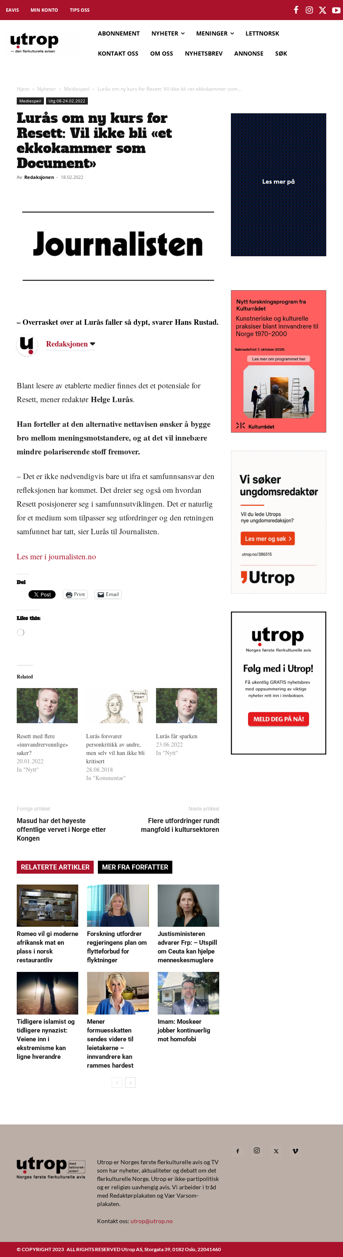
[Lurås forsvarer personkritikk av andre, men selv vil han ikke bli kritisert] (116, 705)
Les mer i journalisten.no (56, 556)
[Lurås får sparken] (186, 705)
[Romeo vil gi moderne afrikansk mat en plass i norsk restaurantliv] (47, 906)
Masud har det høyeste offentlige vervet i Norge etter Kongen (61, 829)
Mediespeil (77, 88)
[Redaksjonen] (33, 345)
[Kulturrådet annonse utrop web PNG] (278, 430)
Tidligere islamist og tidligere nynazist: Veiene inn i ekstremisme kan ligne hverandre (46, 1039)
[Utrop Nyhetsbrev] (278, 752)
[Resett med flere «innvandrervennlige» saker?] (47, 705)
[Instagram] (257, 1151)
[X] (276, 1151)
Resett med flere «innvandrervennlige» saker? (42, 744)
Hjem (23, 88)
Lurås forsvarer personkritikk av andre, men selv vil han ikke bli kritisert (115, 748)
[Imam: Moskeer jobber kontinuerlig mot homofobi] (188, 993)
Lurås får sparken (176, 736)
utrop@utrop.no (152, 1220)
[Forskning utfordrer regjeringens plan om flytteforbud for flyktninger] (117, 906)
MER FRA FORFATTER (135, 867)
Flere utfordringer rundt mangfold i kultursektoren (180, 825)
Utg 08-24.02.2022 (67, 101)
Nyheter (46, 88)
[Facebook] (237, 1151)
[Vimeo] (295, 1151)
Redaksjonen (39, 177)
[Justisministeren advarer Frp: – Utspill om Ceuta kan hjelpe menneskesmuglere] (188, 906)
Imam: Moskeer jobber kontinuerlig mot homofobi (184, 1030)
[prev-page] (117, 1082)
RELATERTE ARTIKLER (55, 867)
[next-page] (130, 1082)
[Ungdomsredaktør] (278, 590)
